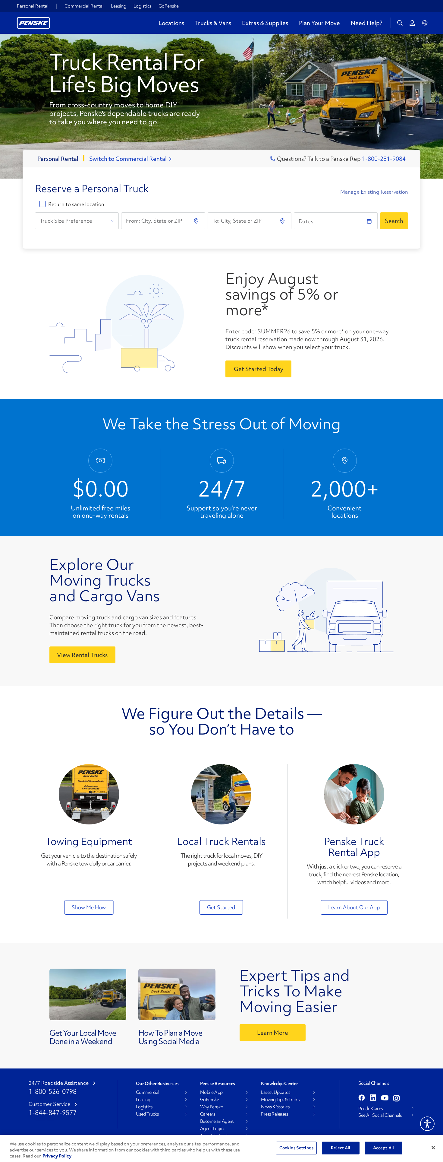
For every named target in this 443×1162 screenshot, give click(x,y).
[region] (221, 1148)
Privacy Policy (56, 1156)
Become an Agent (217, 1121)
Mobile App (211, 1092)
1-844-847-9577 (53, 1112)
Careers (207, 1114)
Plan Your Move (319, 23)
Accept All (383, 1148)
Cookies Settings (296, 1148)
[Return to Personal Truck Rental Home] (33, 22)
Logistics (142, 6)
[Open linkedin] (373, 1098)
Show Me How (89, 907)
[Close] (433, 1147)
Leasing (118, 6)
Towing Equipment (88, 841)
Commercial (147, 1092)
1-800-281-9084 (384, 159)
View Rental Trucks (82, 655)
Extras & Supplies (265, 23)
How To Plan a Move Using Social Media (170, 1037)
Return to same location (76, 204)
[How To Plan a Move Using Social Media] (176, 996)
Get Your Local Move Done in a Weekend (82, 1037)
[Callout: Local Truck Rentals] (221, 794)
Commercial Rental (84, 6)
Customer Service (49, 1104)
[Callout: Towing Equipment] (89, 794)
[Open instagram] (396, 1098)
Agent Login (212, 1128)
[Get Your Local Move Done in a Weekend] (88, 996)
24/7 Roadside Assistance (59, 1083)
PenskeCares (370, 1108)
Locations (171, 23)
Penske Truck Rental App (354, 846)
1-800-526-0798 (53, 1091)
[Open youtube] (384, 1098)
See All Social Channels (380, 1115)
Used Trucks (147, 1114)
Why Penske (211, 1106)
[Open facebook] (361, 1098)
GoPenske (169, 6)
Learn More (272, 1033)
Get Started (221, 907)
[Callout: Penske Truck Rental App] (354, 794)
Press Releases (274, 1114)
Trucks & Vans (213, 23)
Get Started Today (258, 369)
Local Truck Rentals (221, 841)
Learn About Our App (354, 907)
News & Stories (275, 1106)
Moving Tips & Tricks (280, 1099)
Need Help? (366, 23)
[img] (283, 221)
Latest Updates (275, 1092)
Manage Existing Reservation (374, 191)
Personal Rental (33, 6)
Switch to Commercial (128, 159)
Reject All (340, 1148)
